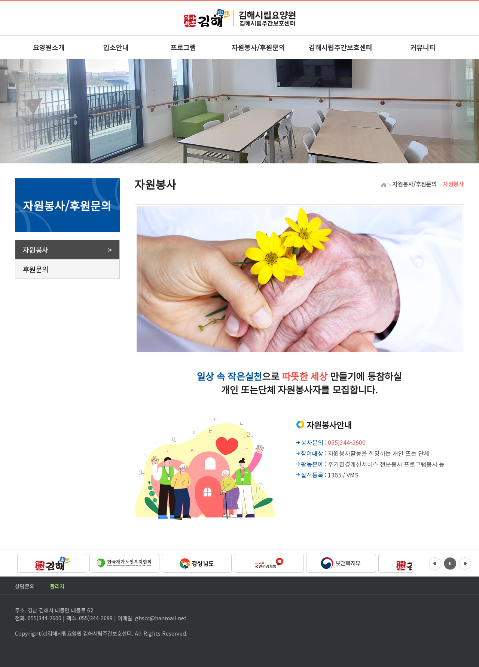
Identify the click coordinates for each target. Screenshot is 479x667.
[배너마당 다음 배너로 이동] (465, 563)
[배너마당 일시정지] (450, 563)
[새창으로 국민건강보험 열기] (268, 562)
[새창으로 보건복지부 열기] (340, 562)
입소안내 (116, 47)
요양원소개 (49, 47)
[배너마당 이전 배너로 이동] (435, 563)
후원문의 (35, 269)
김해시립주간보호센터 (340, 47)
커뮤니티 (423, 47)
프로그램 (183, 47)
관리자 (57, 585)
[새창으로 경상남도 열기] (196, 562)
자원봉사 (35, 250)
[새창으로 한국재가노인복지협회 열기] (123, 562)
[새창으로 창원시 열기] (51, 562)
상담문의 (24, 585)
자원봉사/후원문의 (258, 47)
